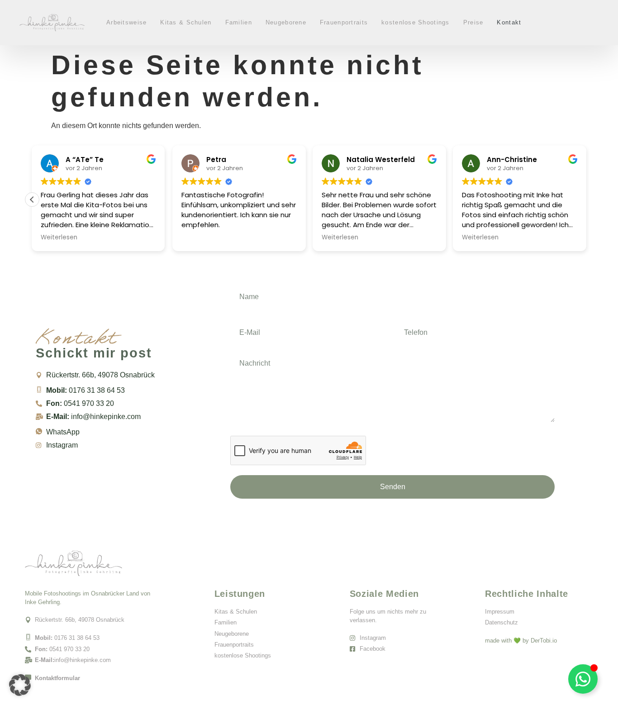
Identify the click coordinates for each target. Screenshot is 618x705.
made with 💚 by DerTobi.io (521, 640)
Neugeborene (286, 22)
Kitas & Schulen (185, 22)
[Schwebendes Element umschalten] (583, 679)
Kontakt (509, 22)
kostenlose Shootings (415, 22)
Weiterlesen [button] (59, 237)
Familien (238, 22)
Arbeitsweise (126, 22)
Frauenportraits (344, 22)
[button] (32, 199)
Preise (473, 22)
